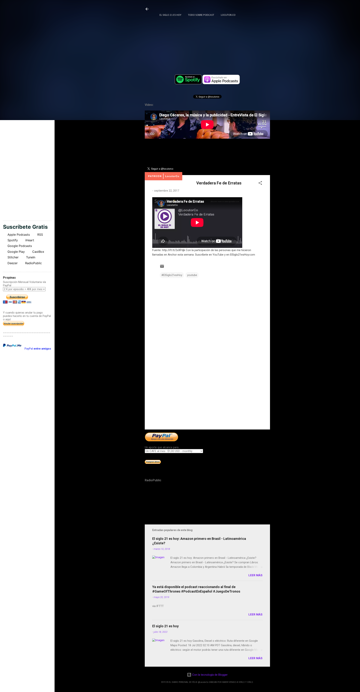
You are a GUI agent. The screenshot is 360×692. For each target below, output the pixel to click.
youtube (192, 275)
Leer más (255, 575)
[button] (260, 184)
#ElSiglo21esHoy (171, 275)
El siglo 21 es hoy (165, 626)
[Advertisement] (207, 394)
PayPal (38, 348)
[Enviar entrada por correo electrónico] (162, 267)
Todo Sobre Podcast (201, 15)
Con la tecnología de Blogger (209, 674)
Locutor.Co (228, 15)
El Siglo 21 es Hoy (170, 15)
